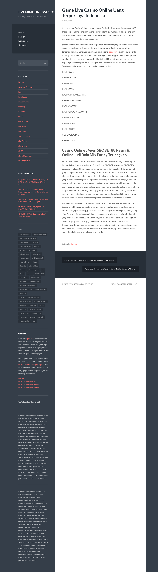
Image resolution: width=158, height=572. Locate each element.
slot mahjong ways (40, 301)
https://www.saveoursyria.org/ (30, 365)
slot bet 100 (23, 121)
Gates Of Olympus (25, 87)
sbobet (21, 116)
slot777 (29, 274)
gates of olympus (25, 246)
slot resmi (23, 309)
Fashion (21, 37)
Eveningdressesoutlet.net (45, 12)
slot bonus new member (27, 286)
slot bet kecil (35, 278)
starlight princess (25, 156)
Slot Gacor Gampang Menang (29, 297)
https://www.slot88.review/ (29, 384)
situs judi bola (33, 266)
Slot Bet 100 (39, 274)
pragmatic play (24, 262)
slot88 (20, 151)
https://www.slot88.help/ (28, 381)
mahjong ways (23, 102)
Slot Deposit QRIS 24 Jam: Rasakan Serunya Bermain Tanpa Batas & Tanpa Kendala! (33, 191)
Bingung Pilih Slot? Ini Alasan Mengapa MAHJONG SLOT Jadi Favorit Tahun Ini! (33, 181)
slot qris (41, 305)
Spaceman (23, 317)
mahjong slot (36, 254)
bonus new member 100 (28, 238)
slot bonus (22, 126)
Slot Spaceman (24, 313)
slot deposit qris (41, 289)
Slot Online (22, 141)
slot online (23, 305)
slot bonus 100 (34, 282)
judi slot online (24, 254)
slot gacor (22, 131)
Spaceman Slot (24, 321)
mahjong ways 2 (37, 258)
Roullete (21, 112)
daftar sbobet (24, 242)
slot (43, 270)
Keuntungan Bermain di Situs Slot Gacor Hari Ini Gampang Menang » (110, 269)
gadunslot (35, 242)
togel (34, 321)
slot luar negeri (24, 136)
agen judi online (25, 234)
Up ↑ (137, 284)
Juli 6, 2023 (67, 21)
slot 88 (21, 378)
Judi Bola (23, 250)
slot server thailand (35, 309)
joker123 (37, 246)
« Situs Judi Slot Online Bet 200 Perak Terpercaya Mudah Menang (89, 260)
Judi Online (32, 250)
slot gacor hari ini (25, 301)
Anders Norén (126, 284)
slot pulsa (32, 305)
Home (21, 32)
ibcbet (20, 92)
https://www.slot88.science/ (29, 387)
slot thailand (37, 313)
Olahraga (22, 45)
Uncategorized (24, 161)
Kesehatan (23, 41)
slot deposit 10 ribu (26, 289)
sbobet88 (23, 266)
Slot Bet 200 (24, 278)
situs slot (23, 270)
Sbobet (35, 262)
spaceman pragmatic (36, 317)
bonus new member (39, 234)
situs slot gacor (34, 270)
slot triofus (22, 146)
